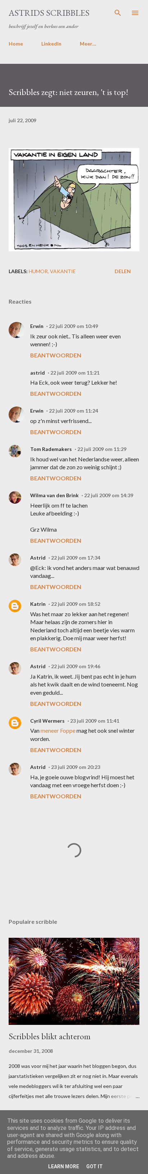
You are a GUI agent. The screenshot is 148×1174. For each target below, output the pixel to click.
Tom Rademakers (51, 449)
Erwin (36, 326)
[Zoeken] (118, 13)
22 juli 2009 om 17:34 (75, 558)
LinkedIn (51, 44)
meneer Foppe (58, 730)
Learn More (63, 1166)
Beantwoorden (55, 355)
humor (38, 271)
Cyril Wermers (47, 721)
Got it (94, 1166)
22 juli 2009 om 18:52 (75, 604)
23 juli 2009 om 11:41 (94, 721)
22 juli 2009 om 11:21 (75, 373)
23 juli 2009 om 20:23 (75, 767)
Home (16, 44)
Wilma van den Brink (54, 495)
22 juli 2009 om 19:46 (75, 666)
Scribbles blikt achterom (50, 1036)
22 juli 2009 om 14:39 (108, 495)
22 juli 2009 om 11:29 (101, 449)
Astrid (38, 558)
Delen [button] (123, 271)
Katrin (38, 604)
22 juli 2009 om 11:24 (73, 411)
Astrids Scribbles (49, 12)
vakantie (63, 271)
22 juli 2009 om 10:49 (73, 326)
